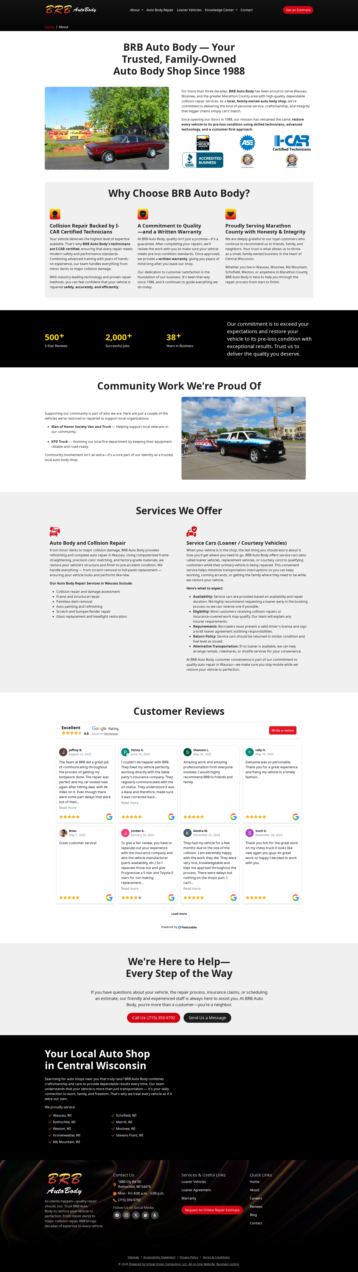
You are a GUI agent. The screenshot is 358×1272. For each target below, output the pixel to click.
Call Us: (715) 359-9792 (153, 1017)
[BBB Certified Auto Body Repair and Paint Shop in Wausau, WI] (202, 159)
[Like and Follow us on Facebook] (117, 1215)
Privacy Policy (189, 1257)
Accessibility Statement (159, 1257)
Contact (247, 10)
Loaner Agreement (196, 1190)
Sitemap (133, 1257)
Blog (253, 1215)
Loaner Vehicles (189, 10)
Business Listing (227, 1264)
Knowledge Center (220, 10)
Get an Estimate (299, 9)
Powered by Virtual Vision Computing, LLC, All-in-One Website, (172, 1264)
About (135, 10)
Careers (256, 1198)
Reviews (256, 1206)
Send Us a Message (207, 1017)
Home (49, 27)
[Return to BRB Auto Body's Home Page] (75, 1184)
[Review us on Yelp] (155, 1215)
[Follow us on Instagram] (127, 1215)
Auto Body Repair (160, 9)
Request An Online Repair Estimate (212, 1210)
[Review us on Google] (145, 1215)
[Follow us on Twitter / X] (136, 1215)
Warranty (188, 1198)
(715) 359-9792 (129, 1200)
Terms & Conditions (216, 1257)
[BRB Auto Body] (71, 10)
